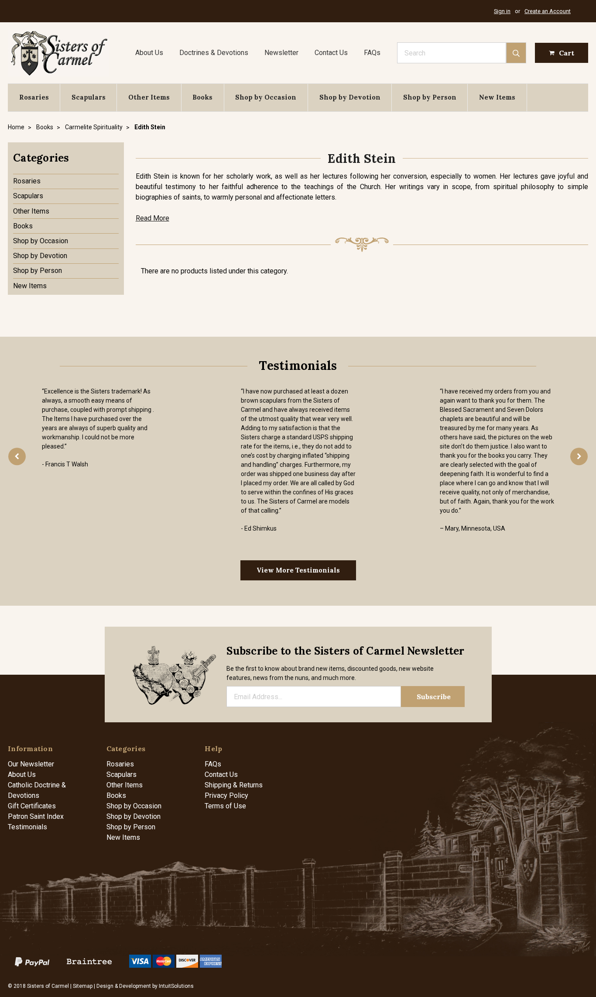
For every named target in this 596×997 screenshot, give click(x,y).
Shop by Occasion (265, 97)
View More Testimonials (298, 570)
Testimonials (27, 827)
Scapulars (89, 97)
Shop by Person (429, 97)
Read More (152, 218)
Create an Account (547, 11)
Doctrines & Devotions (213, 52)
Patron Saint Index (36, 816)
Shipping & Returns (234, 785)
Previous (17, 456)
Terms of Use (225, 806)
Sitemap (82, 986)
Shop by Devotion (349, 97)
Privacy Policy (226, 795)
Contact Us (331, 52)
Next (579, 456)
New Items (497, 97)
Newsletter (281, 52)
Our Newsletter (31, 764)
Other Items (149, 97)
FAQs (372, 52)
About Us (149, 52)
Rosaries (34, 97)
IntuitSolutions (176, 986)
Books (202, 97)
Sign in (502, 11)
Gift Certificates (32, 806)
